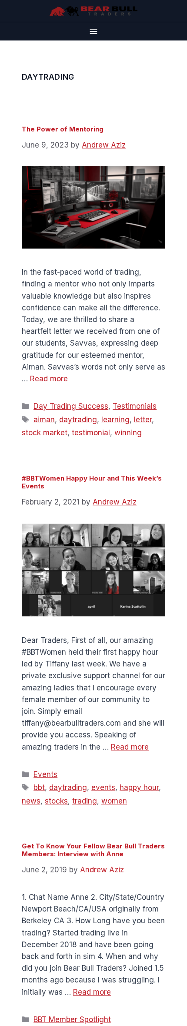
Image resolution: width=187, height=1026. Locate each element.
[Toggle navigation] (93, 31)
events (103, 787)
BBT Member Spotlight (72, 1019)
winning (128, 432)
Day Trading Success (70, 406)
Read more (49, 378)
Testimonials (135, 406)
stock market (44, 432)
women (114, 801)
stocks (56, 801)
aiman (44, 419)
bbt (39, 787)
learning (115, 419)
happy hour (139, 787)
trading (84, 801)
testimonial (91, 432)
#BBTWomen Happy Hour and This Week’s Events (92, 482)
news (31, 801)
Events (45, 774)
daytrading (78, 419)
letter (143, 419)
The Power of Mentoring (63, 129)
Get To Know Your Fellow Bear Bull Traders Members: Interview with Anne (93, 850)
